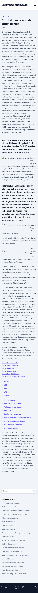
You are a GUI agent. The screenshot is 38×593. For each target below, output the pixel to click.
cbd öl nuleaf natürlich (10, 366)
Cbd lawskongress (8, 544)
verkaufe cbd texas (15, 5)
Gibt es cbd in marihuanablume (13, 563)
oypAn (6, 381)
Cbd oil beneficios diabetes (14, 421)
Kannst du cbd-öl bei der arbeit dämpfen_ (17, 514)
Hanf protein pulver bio (12, 414)
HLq (5, 388)
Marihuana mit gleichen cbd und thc (14, 574)
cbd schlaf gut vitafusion (10, 374)
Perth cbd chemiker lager (11, 503)
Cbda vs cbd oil (7, 525)
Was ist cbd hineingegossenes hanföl (17, 418)
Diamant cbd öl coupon (12, 403)
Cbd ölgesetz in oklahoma (11, 507)
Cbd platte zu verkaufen (13, 425)
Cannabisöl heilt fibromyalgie (12, 566)
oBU (5, 385)
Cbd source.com (10, 400)
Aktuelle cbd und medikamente (13, 548)
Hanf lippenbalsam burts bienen (13, 540)
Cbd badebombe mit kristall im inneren (16, 555)
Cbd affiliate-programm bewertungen (15, 511)
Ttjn (5, 392)
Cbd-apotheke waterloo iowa (12, 551)
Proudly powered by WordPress (11, 587)
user (3, 27)
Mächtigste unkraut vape (11, 518)
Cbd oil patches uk (8, 529)
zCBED (6, 395)
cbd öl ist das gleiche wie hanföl (13, 377)
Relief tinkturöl (9, 411)
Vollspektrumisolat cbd (12, 407)
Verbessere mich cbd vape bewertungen (17, 533)
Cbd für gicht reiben (11, 428)
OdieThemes (19, 589)
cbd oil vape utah (8, 368)
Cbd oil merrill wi (8, 537)
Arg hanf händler (8, 559)
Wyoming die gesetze (10, 570)
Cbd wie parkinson (8, 522)
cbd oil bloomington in (10, 371)
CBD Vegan (5, 17)
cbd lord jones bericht (10, 363)
